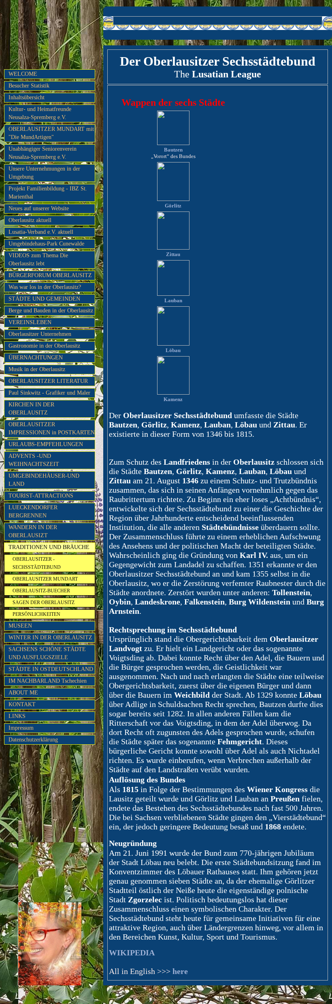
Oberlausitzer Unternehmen (40, 334)
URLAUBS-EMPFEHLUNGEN (46, 444)
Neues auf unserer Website (39, 208)
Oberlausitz (254, 461)
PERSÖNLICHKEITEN (36, 614)
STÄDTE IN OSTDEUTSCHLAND (51, 669)
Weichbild (192, 694)
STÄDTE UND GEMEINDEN (44, 299)
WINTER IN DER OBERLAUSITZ (50, 637)
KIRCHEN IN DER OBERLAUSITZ (31, 409)
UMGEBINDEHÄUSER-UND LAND (44, 480)
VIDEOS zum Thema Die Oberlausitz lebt (38, 259)
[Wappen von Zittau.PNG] (173, 248)
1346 (190, 480)
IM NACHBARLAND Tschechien (48, 681)
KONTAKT (22, 704)
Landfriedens (187, 461)
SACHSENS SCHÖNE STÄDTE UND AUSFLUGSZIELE (47, 653)
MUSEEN (20, 626)
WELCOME (23, 74)
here (179, 971)
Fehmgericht (239, 741)
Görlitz (173, 206)
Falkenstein (204, 601)
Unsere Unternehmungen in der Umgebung (44, 173)
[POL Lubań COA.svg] (173, 294)
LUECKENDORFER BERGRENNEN (33, 511)
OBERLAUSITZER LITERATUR (48, 381)
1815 (130, 789)
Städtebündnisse (230, 527)
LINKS (17, 716)
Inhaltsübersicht (27, 97)
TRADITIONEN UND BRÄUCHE (49, 547)
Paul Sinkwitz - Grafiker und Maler (49, 393)
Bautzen (173, 150)
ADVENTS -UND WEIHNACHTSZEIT (34, 460)
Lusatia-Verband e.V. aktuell (41, 232)
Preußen (285, 798)
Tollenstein (291, 592)
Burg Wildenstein (259, 601)
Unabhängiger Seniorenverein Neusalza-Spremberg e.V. (43, 153)
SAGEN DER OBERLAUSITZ (43, 602)
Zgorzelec (145, 899)
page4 (178, 995)
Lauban (173, 300)
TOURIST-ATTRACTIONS (41, 496)
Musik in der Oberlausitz (37, 369)
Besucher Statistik (29, 86)
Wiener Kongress (277, 789)
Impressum (21, 728)
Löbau (173, 350)
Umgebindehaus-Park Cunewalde (46, 244)
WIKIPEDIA (132, 952)
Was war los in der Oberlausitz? (45, 287)
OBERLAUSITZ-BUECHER (41, 591)
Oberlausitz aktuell (30, 220)
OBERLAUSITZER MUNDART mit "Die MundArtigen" (51, 133)
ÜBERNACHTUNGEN (36, 358)
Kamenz (173, 399)
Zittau (173, 254)
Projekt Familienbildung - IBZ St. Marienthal (48, 193)
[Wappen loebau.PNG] (173, 344)
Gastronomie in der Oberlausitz (44, 346)
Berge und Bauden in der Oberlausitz (51, 311)
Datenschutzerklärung (33, 740)
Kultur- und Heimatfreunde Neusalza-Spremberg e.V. (40, 113)
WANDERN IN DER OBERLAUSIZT (33, 531)
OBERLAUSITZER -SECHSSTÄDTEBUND (37, 563)
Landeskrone (157, 601)
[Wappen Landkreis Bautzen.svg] (173, 143)
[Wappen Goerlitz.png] (173, 199)
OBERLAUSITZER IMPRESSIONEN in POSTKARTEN (52, 428)
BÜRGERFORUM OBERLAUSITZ (50, 275)
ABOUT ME (23, 693)
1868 (273, 826)
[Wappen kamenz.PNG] (173, 393)
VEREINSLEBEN (30, 322)
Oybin (120, 601)
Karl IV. (254, 555)
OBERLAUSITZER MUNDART (45, 579)
